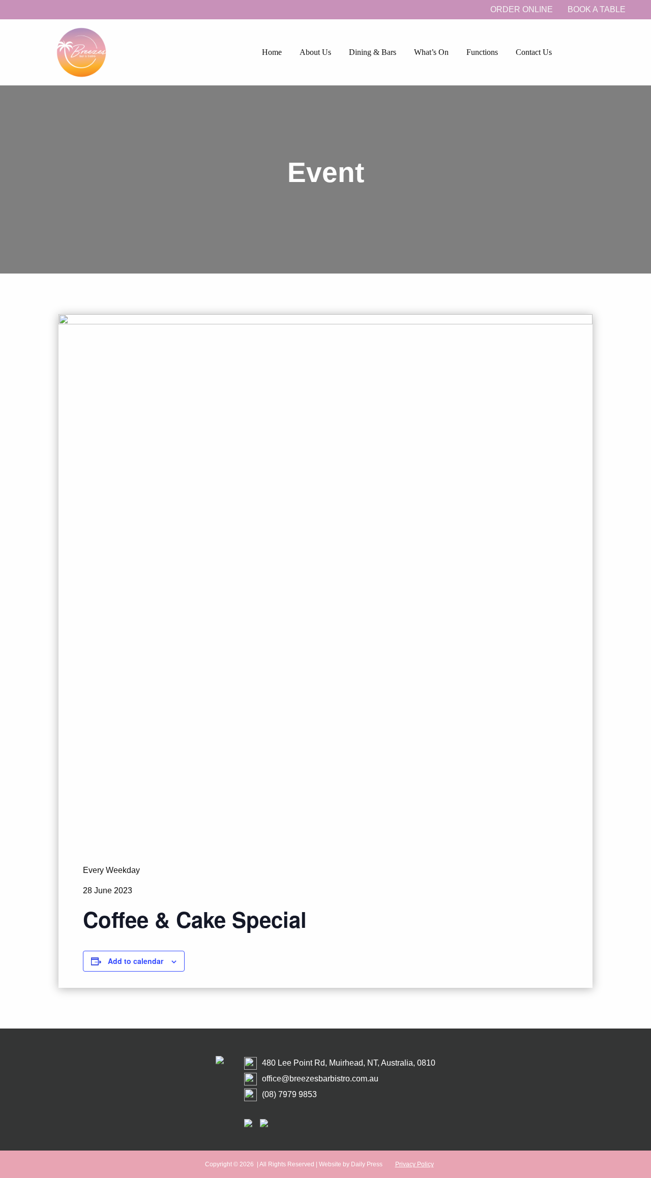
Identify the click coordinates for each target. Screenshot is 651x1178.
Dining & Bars (372, 52)
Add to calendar (135, 961)
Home (272, 52)
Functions (482, 52)
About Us (315, 52)
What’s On (431, 52)
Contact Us (534, 52)
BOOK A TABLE (597, 9)
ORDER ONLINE (521, 9)
